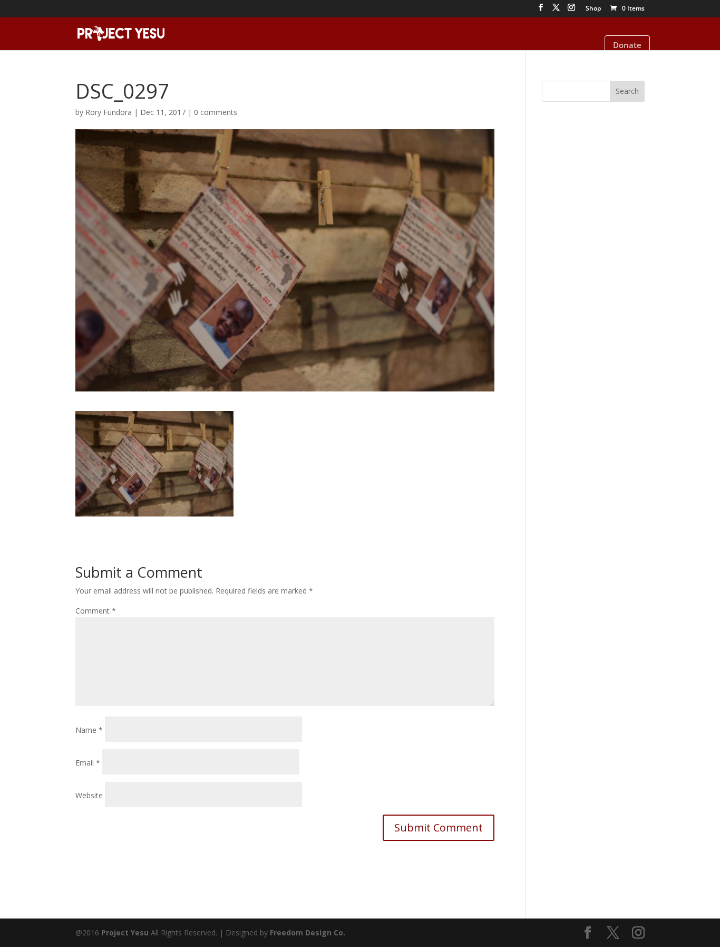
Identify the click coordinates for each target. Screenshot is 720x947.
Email (87, 763)
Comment (95, 611)
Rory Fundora (108, 112)
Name (89, 730)
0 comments (215, 112)
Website (89, 795)
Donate (627, 45)
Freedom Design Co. (307, 932)
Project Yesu (125, 932)
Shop (593, 9)
